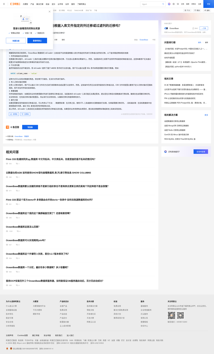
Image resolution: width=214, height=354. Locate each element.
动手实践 (53, 10)
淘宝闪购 (159, 340)
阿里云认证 (91, 322)
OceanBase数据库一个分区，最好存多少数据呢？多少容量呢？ (37, 267)
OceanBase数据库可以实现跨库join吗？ (26, 240)
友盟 (113, 340)
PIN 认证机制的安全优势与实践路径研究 (179, 98)
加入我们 (70, 335)
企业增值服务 (146, 310)
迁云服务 (144, 314)
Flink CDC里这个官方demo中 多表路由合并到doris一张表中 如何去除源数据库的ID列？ (50, 199)
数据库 (26, 136)
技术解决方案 (92, 306)
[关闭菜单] (4, 4)
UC (109, 340)
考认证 (69, 10)
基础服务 (144, 306)
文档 (182, 4)
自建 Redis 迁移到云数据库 (174, 130)
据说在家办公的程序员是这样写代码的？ (180, 53)
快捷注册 (16, 40)
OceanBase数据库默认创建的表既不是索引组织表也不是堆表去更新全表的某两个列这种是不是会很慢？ (57, 186)
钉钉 (123, 340)
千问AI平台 (29, 340)
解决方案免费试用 (121, 310)
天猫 (36, 340)
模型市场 (36, 314)
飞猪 (84, 340)
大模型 (25, 4)
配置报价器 (64, 322)
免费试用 (63, 310)
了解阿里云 (81, 4)
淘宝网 (20, 340)
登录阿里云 (37, 40)
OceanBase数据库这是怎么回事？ (23, 226)
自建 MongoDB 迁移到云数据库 (176, 125)
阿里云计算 (92, 340)
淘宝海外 (142, 340)
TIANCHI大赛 (78, 10)
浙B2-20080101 (63, 343)
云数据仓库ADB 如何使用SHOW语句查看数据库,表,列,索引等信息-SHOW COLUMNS (48, 172)
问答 (34, 140)
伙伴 (67, 4)
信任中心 (144, 325)
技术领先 (9, 314)
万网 (100, 340)
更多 (206, 115)
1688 (71, 340)
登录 (208, 4)
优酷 (118, 340)
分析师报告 (10, 325)
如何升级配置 (169, 57)
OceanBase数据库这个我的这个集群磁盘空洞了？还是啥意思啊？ (39, 213)
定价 (53, 4)
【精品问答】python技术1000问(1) (177, 66)
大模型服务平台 (39, 306)
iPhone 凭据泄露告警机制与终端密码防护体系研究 (183, 94)
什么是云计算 (11, 306)
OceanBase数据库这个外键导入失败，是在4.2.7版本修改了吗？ (38, 253)
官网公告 (144, 318)
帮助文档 (90, 310)
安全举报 (47, 335)
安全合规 (9, 322)
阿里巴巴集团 (11, 340)
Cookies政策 (22, 335)
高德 (104, 340)
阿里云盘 (151, 340)
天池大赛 (90, 318)
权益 (47, 4)
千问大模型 (37, 310)
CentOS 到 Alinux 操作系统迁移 (176, 134)
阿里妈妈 (78, 340)
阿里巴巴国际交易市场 (59, 340)
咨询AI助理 (201, 151)
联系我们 (58, 335)
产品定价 (63, 318)
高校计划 (117, 314)
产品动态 (63, 314)
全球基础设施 (11, 310)
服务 (73, 4)
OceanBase (144, 39)
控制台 (193, 4)
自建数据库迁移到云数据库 (174, 121)
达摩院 (135, 340)
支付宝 (128, 340)
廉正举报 (35, 335)
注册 (199, 4)
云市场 (60, 4)
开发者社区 (18, 140)
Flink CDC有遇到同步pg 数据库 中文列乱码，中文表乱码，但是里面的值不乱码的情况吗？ (51, 159)
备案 (187, 4)
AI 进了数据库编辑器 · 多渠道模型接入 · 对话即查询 (184, 85)
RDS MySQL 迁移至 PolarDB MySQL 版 (179, 139)
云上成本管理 (65, 325)
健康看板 (144, 322)
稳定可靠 (9, 318)
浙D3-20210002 (97, 343)
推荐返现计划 (119, 318)
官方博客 (62, 10)
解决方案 (39, 4)
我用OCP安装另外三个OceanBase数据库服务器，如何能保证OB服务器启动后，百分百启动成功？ (55, 280)
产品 (32, 4)
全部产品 (63, 306)
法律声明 (9, 335)
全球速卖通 (44, 340)
